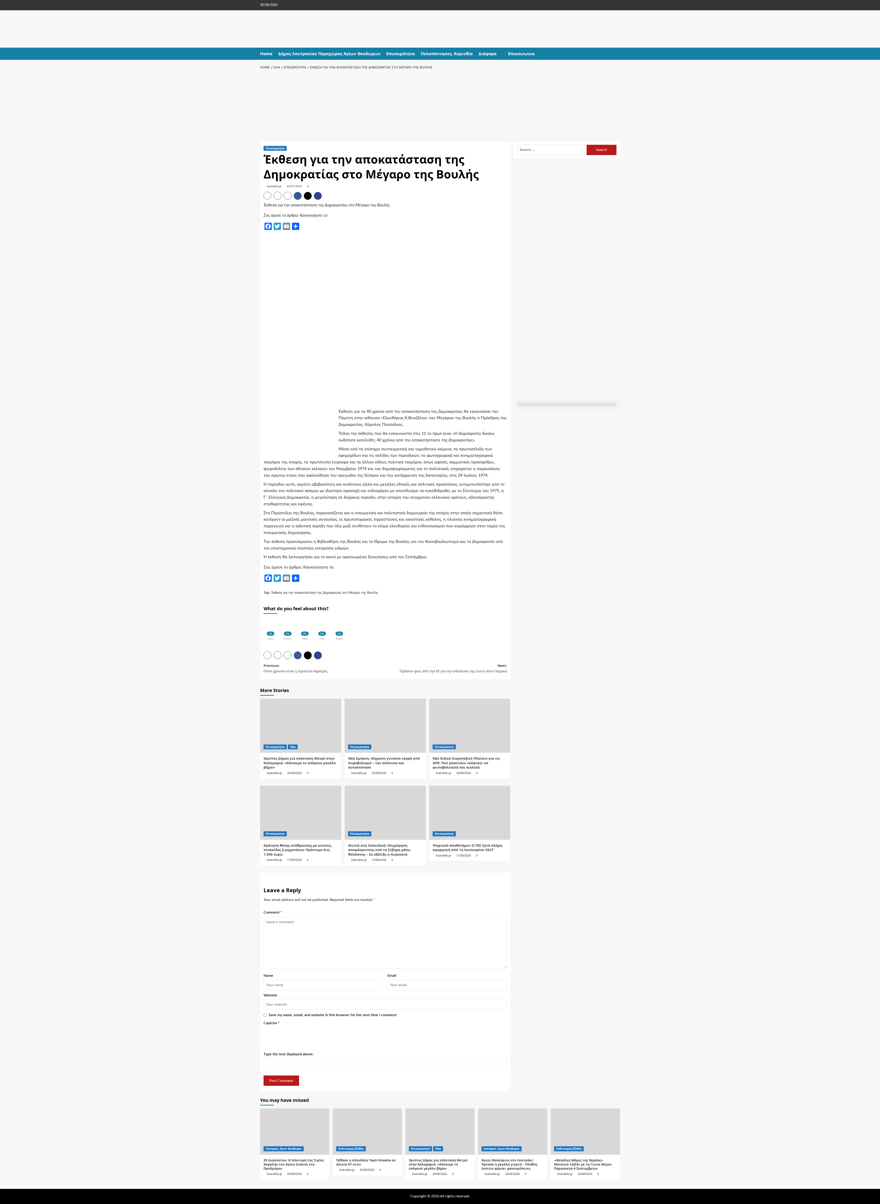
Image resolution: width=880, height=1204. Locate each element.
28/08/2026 (294, 773)
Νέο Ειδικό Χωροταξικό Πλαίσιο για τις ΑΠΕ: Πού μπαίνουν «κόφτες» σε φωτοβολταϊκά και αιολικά (466, 762)
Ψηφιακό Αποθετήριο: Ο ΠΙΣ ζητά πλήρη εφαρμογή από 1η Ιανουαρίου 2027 (467, 847)
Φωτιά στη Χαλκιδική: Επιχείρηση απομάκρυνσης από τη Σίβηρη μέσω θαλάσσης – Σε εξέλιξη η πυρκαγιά (379, 849)
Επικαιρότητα (400, 53)
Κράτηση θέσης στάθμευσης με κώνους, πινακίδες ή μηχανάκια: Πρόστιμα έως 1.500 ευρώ (298, 849)
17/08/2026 (294, 860)
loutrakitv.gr (274, 186)
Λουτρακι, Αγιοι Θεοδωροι (284, 1149)
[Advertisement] (440, 105)
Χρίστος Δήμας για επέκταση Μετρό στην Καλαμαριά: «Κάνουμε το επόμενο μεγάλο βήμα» (300, 762)
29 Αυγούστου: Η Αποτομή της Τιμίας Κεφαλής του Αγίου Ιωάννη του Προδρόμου (294, 1164)
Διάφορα (487, 53)
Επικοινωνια (521, 53)
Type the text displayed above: (289, 1054)
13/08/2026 (379, 860)
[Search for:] (552, 150)
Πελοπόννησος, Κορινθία (447, 53)
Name (268, 975)
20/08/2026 (463, 773)
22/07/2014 (294, 186)
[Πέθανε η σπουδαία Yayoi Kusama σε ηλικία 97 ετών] (367, 1131)
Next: (453, 668)
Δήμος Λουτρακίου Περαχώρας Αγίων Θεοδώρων (329, 53)
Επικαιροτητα (275, 148)
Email (392, 975)
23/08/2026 (379, 773)
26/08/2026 (512, 1174)
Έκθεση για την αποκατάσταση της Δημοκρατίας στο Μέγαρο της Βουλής (324, 592)
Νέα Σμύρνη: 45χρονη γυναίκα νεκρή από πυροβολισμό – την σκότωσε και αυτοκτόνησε (384, 762)
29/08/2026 (294, 1174)
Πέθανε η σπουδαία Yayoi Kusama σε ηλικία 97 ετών (366, 1162)
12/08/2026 (463, 855)
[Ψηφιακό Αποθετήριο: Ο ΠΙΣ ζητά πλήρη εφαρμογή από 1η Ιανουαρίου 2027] (469, 813)
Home (266, 53)
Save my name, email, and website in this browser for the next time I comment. (333, 1015)
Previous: (296, 668)
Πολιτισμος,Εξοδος (351, 1149)
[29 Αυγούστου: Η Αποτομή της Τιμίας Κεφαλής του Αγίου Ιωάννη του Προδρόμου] (294, 1131)
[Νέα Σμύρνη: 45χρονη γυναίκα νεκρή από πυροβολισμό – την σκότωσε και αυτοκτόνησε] (385, 726)
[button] (617, 54)
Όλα (293, 747)
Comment (273, 912)
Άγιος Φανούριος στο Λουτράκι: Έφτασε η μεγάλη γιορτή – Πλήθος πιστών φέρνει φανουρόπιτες (509, 1164)
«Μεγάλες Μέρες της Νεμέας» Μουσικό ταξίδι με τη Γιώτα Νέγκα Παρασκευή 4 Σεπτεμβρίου (582, 1164)
